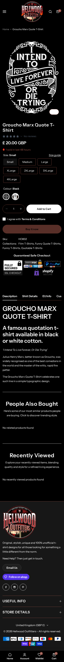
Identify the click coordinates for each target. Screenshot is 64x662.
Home (6, 29)
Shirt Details (29, 296)
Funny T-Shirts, (12, 248)
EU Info (46, 296)
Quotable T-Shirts (31, 248)
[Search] (50, 11)
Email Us (11, 567)
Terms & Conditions (33, 219)
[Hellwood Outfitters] (32, 11)
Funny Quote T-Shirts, (48, 243)
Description (10, 296)
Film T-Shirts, (26, 243)
